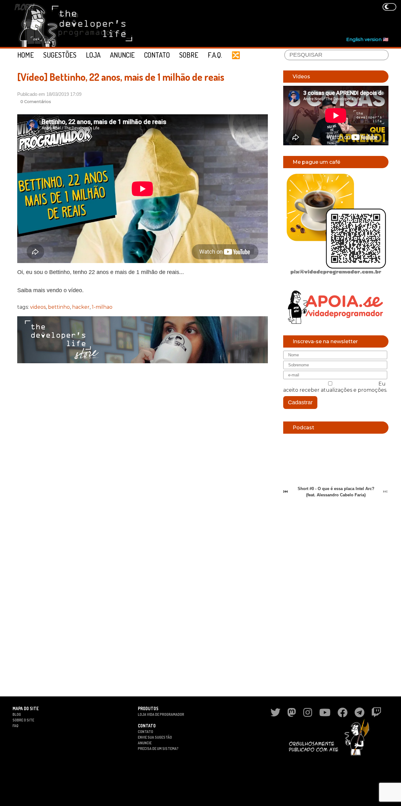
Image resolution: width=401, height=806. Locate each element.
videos (38, 307)
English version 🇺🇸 (367, 39)
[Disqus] (142, 449)
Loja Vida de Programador (161, 714)
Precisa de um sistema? (158, 748)
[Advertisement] (274, 19)
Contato (157, 54)
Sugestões (59, 54)
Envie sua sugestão (155, 737)
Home (25, 54)
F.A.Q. (215, 54)
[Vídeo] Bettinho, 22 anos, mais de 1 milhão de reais (120, 76)
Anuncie (122, 54)
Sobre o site (23, 720)
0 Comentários (35, 101)
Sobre (188, 54)
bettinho (59, 307)
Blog (17, 714)
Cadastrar (300, 402)
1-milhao (102, 307)
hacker (81, 307)
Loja (93, 54)
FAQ (15, 725)
